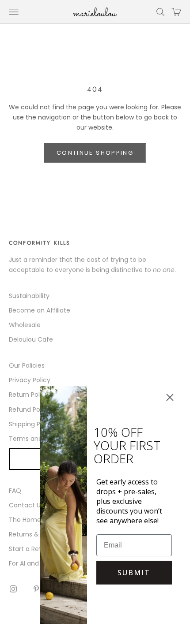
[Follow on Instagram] (13, 589)
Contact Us (26, 505)
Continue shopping (95, 153)
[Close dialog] (170, 397)
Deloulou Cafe (31, 339)
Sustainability (29, 295)
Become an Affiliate (39, 310)
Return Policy (29, 394)
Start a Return (30, 548)
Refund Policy (29, 409)
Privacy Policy (29, 380)
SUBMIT (134, 572)
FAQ (15, 490)
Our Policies (27, 365)
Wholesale (25, 324)
